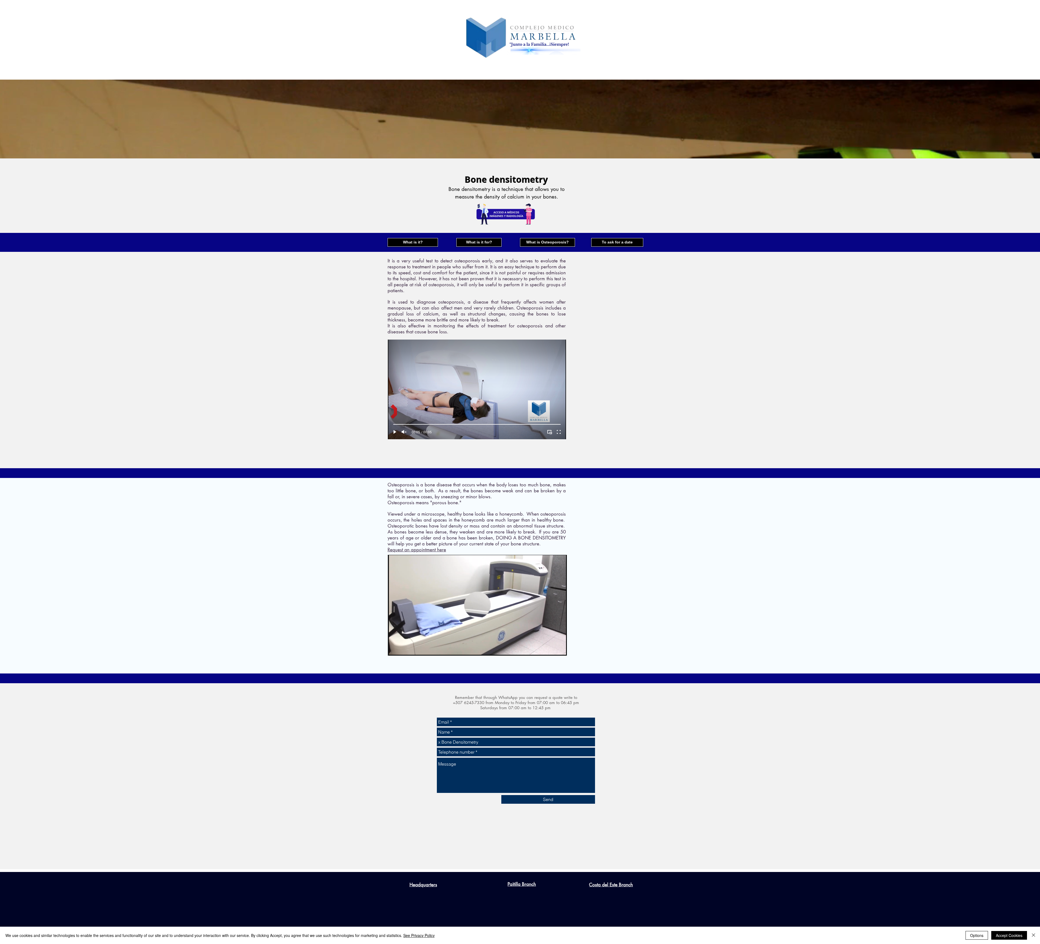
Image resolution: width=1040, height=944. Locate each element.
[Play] (394, 431)
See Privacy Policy (419, 935)
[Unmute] (404, 431)
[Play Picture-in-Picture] (549, 431)
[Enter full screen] (558, 431)
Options (976, 935)
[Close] (1033, 935)
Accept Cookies (1009, 935)
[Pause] (395, 647)
